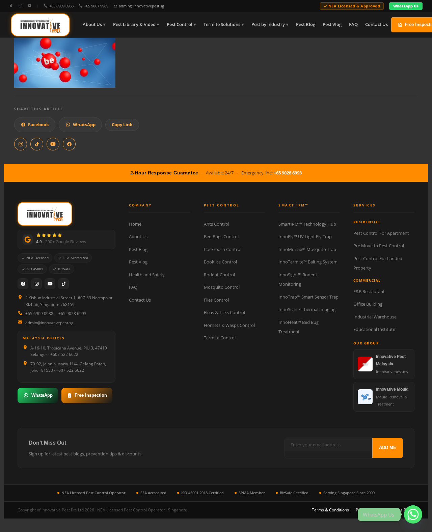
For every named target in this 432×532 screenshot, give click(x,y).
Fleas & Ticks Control (224, 312)
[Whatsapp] (413, 514)
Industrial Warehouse (375, 317)
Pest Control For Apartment (381, 233)
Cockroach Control (222, 249)
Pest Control (179, 24)
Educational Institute (374, 329)
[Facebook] (23, 283)
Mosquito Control (222, 287)
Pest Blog (305, 24)
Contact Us (376, 24)
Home (135, 224)
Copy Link (122, 124)
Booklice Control (220, 262)
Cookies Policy (401, 510)
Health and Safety (147, 275)
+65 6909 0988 (61, 5)
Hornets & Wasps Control (229, 325)
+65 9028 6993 (288, 173)
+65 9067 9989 (96, 5)
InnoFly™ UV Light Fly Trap (305, 236)
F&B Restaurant (369, 291)
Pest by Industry (268, 24)
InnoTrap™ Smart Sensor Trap (308, 297)
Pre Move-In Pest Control (378, 246)
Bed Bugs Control (221, 236)
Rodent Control (219, 275)
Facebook (38, 124)
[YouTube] (29, 6)
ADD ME (387, 447)
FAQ (353, 24)
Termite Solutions (222, 24)
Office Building (367, 304)
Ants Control (216, 224)
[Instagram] (20, 6)
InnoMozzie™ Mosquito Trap (307, 249)
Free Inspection (91, 395)
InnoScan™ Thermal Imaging (306, 309)
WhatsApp (84, 124)
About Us (92, 24)
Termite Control (220, 338)
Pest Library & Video (134, 24)
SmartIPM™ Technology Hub (307, 224)
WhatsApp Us (405, 5)
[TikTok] (11, 6)
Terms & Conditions (330, 510)
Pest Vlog (332, 24)
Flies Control (216, 300)
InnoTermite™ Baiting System (308, 262)
